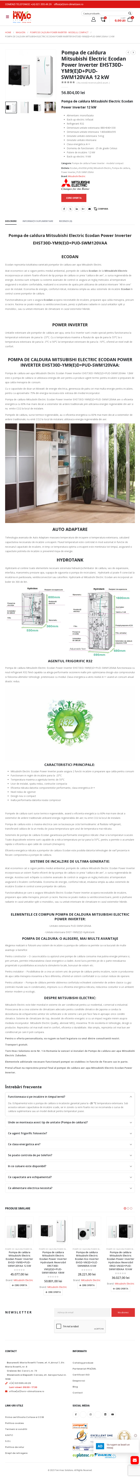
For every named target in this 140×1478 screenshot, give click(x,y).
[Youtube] (112, 1414)
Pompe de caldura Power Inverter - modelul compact (97, 163)
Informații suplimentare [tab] (38, 221)
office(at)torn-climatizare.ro (68, 4)
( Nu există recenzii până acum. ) (93, 82)
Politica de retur (14, 1447)
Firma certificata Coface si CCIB (24, 1417)
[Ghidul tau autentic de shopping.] (80, 1423)
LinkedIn (77, 209)
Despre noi (79, 1380)
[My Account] (93, 19)
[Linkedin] (105, 1414)
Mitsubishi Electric (102, 168)
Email (89, 209)
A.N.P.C (9, 1435)
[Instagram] (90, 1414)
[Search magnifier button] (130, 13)
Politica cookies (14, 1423)
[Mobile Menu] (7, 17)
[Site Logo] (22, 17)
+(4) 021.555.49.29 (41, 4)
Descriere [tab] (11, 221)
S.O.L (8, 1441)
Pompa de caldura (121, 168)
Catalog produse (83, 1362)
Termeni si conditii (16, 1429)
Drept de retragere (16, 1453)
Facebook (64, 209)
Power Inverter (68, 172)
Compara (103, 208)
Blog (75, 1386)
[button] (9, 74)
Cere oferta (21, 1291)
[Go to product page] (19, 1230)
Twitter (70, 209)
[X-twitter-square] (83, 1414)
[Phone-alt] (98, 1414)
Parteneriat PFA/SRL (84, 1368)
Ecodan (73, 168)
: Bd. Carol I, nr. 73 (22, 1370)
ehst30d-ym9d (85, 168)
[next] (133, 52)
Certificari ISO (81, 1374)
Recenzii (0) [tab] (65, 221)
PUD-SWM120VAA (85, 172)
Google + (83, 209)
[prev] (128, 52)
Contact (78, 1392)
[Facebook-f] (76, 1414)
